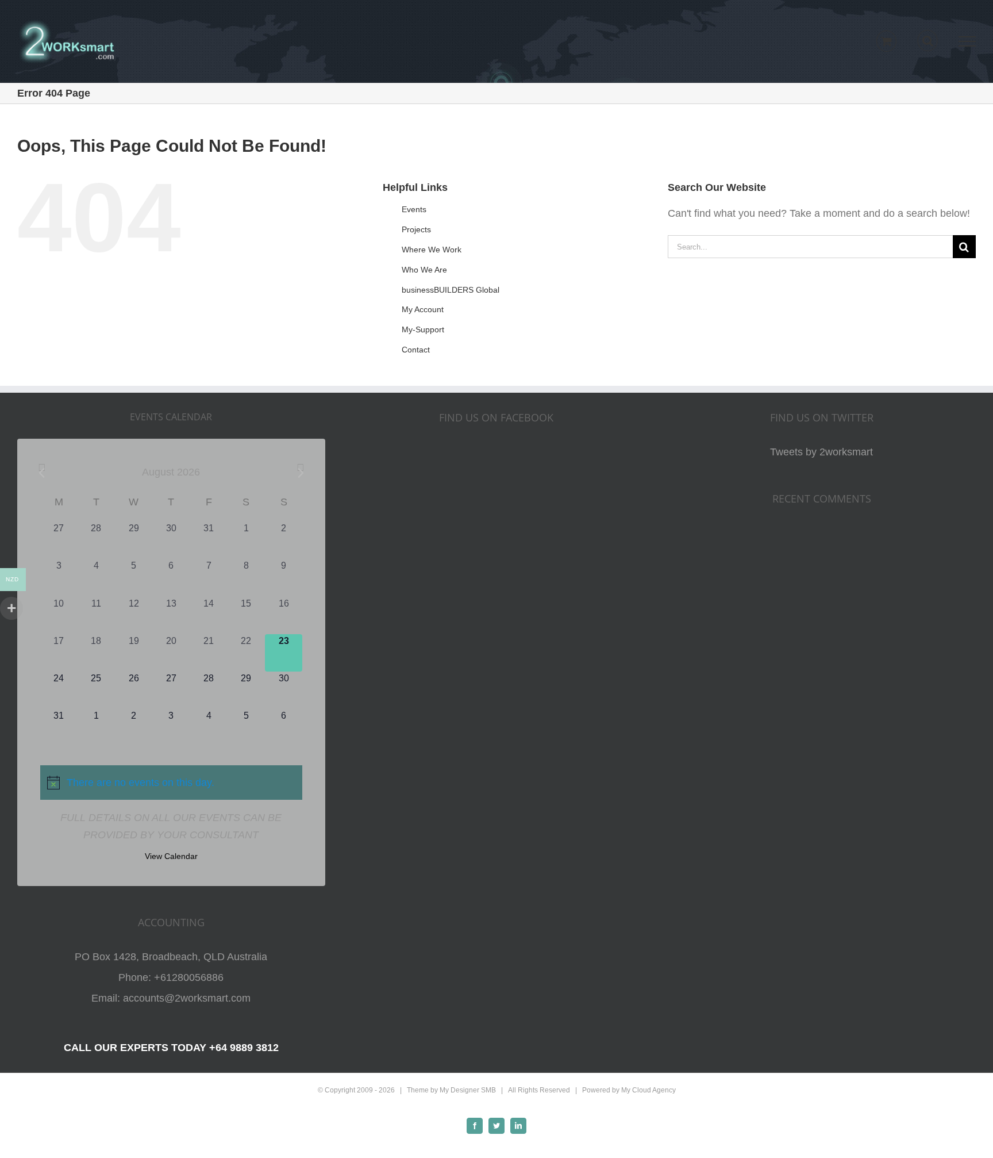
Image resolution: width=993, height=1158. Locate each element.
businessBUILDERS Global (450, 289)
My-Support (423, 329)
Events (414, 209)
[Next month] (301, 472)
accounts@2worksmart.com (187, 998)
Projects (416, 229)
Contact (416, 349)
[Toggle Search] (928, 41)
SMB (488, 1090)
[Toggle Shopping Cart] (886, 41)
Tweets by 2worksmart (821, 452)
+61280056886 (189, 977)
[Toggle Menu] (967, 41)
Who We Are (424, 269)
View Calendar (171, 856)
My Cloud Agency (648, 1090)
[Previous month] (42, 472)
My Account (423, 309)
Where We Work (431, 249)
